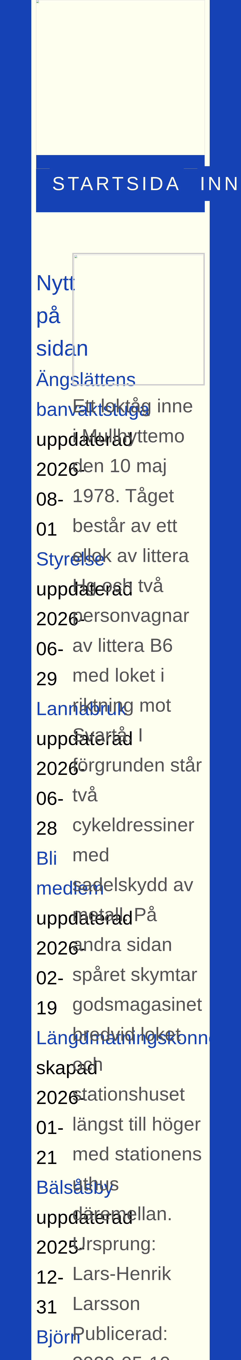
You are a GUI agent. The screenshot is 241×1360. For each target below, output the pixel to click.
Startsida (116, 183)
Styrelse (70, 559)
